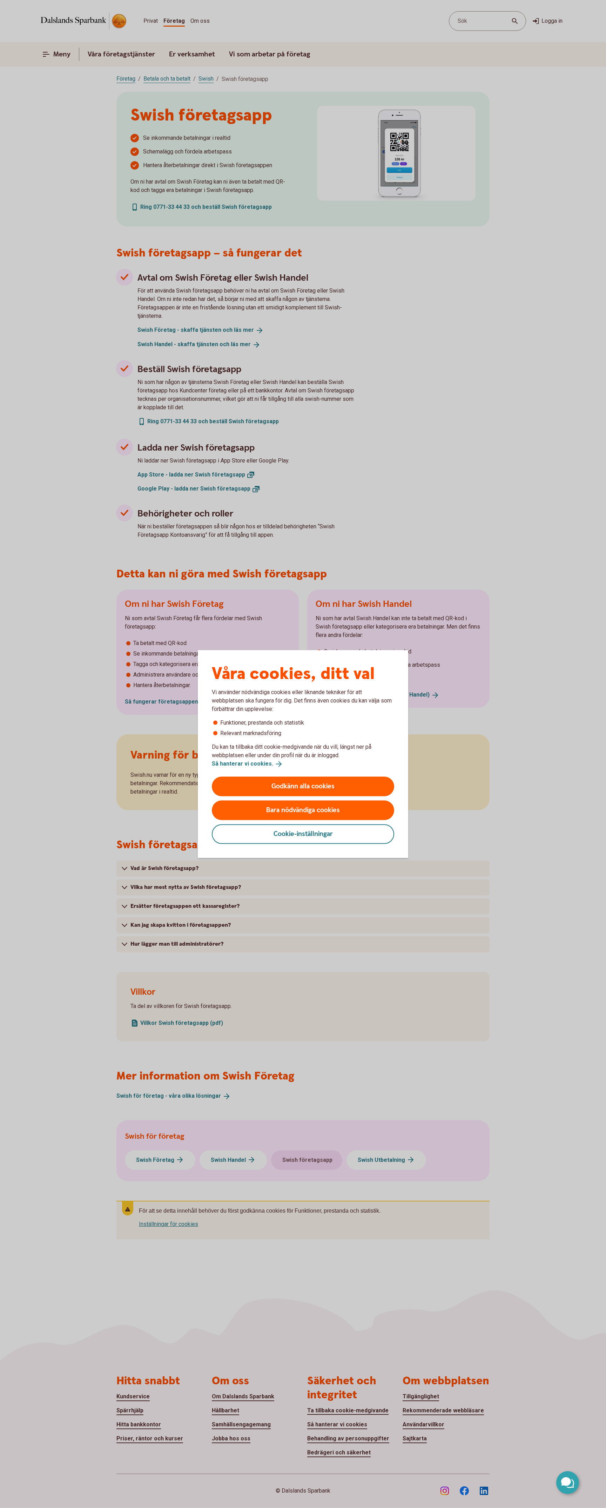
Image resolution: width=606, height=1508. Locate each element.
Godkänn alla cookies (303, 786)
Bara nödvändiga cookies (303, 810)
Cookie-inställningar (303, 833)
